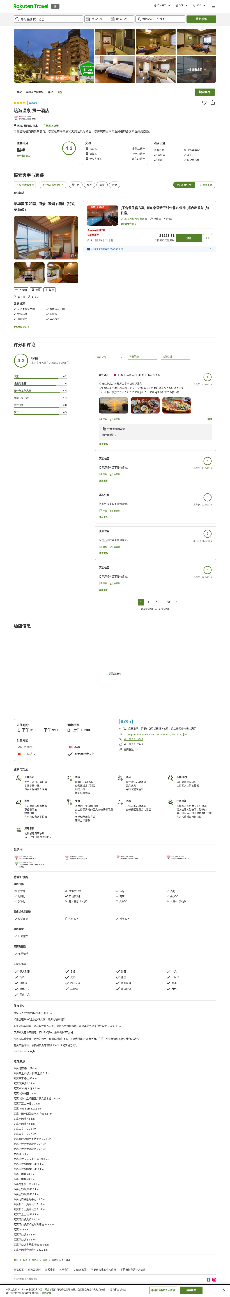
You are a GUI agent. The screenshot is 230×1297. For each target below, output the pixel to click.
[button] (31, 6)
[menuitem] (162, 5)
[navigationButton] (133, 602)
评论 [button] (50, 92)
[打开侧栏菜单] (213, 6)
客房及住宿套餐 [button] (35, 92)
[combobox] (48, 19)
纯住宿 (75, 184)
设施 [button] (59, 92)
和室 (89, 184)
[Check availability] (207, 238)
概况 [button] (19, 92)
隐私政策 (46, 1293)
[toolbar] (109, 19)
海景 (102, 184)
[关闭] (224, 1290)
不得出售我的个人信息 (133, 1269)
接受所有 (191, 1290)
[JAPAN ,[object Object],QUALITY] (25, 118)
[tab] (184, 185)
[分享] (212, 102)
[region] (115, 1290)
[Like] (204, 102)
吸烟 (114, 184)
